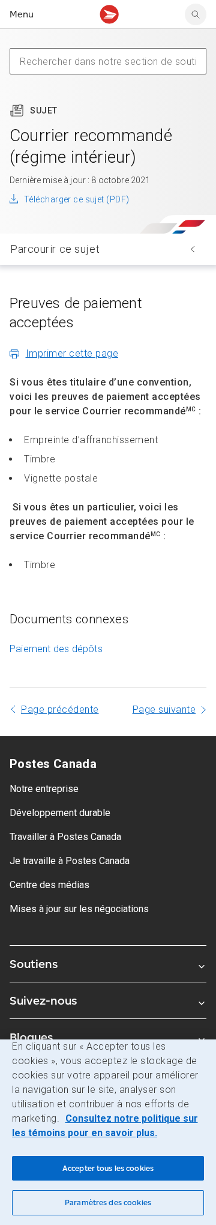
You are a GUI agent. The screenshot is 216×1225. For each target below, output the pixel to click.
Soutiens (34, 964)
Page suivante (164, 709)
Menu (22, 14)
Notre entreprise (44, 788)
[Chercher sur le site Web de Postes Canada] (195, 14)
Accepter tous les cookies (108, 1168)
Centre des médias (49, 885)
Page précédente (60, 709)
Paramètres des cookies (108, 1202)
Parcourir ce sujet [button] (55, 249)
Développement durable (60, 812)
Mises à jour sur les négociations (79, 909)
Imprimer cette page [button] (72, 353)
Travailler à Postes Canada (65, 836)
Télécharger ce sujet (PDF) (76, 199)
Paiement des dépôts (56, 649)
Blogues (31, 1037)
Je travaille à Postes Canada (70, 861)
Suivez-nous (43, 1000)
